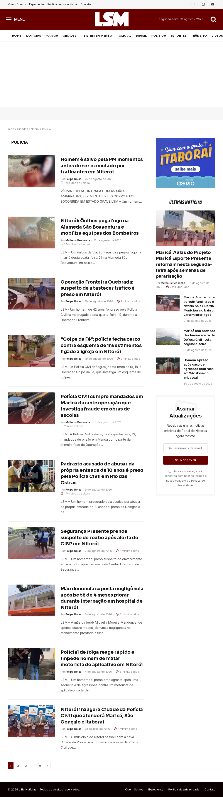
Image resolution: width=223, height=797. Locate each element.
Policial (124, 36)
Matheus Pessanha (78, 240)
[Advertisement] (111, 74)
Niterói (35, 129)
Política (158, 36)
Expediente (36, 4)
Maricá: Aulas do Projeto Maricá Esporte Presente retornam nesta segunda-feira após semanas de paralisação (184, 264)
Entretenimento (98, 36)
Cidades (70, 36)
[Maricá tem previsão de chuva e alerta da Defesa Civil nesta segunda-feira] (168, 336)
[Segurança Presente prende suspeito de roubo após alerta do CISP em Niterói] (31, 543)
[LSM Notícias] (111, 19)
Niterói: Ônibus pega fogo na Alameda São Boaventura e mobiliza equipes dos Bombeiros (100, 227)
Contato (86, 4)
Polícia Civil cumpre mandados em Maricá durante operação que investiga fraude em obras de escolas (102, 406)
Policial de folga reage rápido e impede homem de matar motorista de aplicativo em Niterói (102, 658)
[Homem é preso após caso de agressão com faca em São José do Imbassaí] (168, 365)
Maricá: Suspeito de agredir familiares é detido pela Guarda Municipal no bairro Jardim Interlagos (199, 306)
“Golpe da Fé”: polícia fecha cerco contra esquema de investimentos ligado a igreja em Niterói (101, 345)
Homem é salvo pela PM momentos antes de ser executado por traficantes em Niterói (102, 166)
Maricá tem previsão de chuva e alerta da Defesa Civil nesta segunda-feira (199, 337)
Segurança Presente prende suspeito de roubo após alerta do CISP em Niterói (99, 537)
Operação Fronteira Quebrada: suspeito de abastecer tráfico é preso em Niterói (98, 288)
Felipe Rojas (73, 179)
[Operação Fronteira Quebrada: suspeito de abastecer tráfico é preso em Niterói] (31, 294)
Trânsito (199, 36)
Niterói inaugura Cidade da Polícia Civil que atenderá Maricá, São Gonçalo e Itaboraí (102, 716)
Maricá (52, 36)
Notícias (33, 36)
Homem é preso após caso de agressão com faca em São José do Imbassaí (199, 369)
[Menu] (9, 19)
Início (11, 129)
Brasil (141, 36)
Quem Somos (17, 4)
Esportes (179, 36)
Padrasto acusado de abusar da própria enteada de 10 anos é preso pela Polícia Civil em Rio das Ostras (102, 473)
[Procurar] (213, 19)
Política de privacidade (62, 4)
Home (16, 36)
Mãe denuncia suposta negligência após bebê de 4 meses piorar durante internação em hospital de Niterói (102, 598)
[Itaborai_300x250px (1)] (185, 187)
